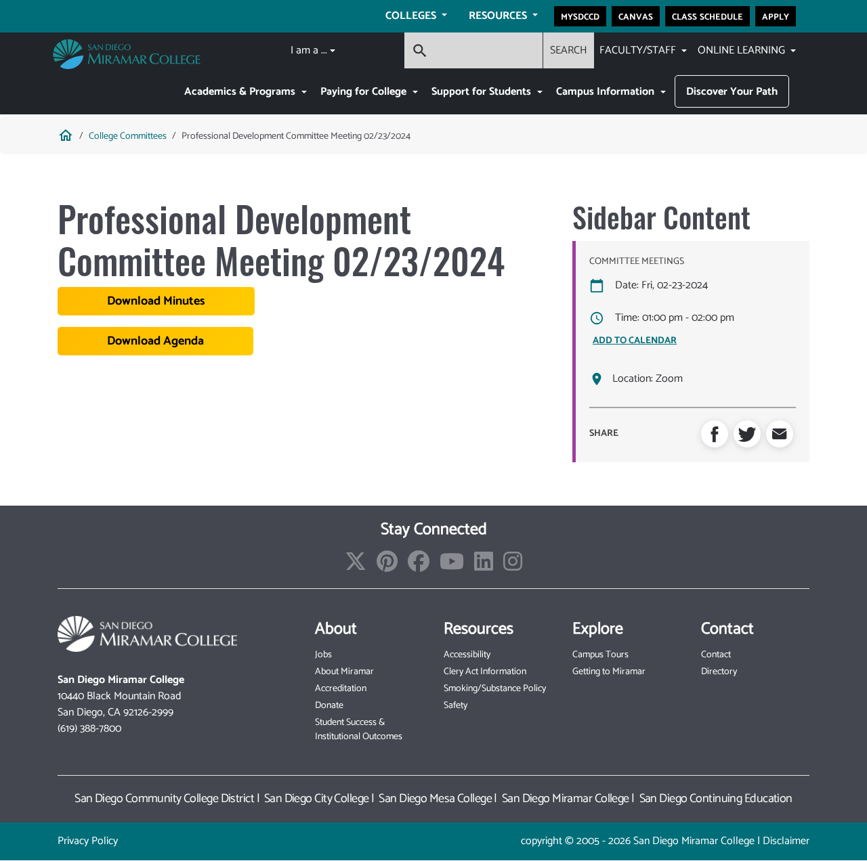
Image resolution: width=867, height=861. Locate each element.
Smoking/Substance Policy (495, 689)
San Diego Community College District (164, 799)
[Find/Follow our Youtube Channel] (452, 566)
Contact (716, 655)
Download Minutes (156, 301)
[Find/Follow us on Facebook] (418, 566)
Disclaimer (786, 841)
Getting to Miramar (609, 672)
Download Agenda (155, 341)
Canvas (635, 16)
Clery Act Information (485, 672)
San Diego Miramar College (565, 799)
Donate (329, 705)
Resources (499, 16)
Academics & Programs (241, 92)
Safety (455, 705)
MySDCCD (580, 16)
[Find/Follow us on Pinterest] (387, 566)
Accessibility (467, 655)
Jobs (323, 655)
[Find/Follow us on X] (355, 566)
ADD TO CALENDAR (635, 341)
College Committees (128, 136)
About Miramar (344, 672)
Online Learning (743, 50)
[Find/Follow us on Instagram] (512, 566)
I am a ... (309, 50)
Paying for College (364, 92)
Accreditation (340, 689)
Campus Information (606, 92)
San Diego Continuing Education (715, 799)
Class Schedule (707, 16)
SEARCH (568, 50)
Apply (775, 16)
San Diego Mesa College (435, 799)
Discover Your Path (732, 92)
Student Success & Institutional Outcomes (358, 730)
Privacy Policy (88, 841)
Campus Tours (600, 655)
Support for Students (482, 92)
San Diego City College (316, 799)
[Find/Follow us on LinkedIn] (483, 566)
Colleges (412, 16)
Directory (719, 672)
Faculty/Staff (639, 50)
